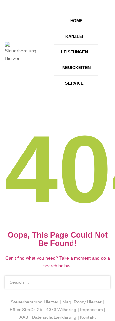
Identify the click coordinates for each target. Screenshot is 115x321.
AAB (23, 317)
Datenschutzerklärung (54, 317)
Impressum (91, 309)
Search (102, 282)
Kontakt (88, 317)
